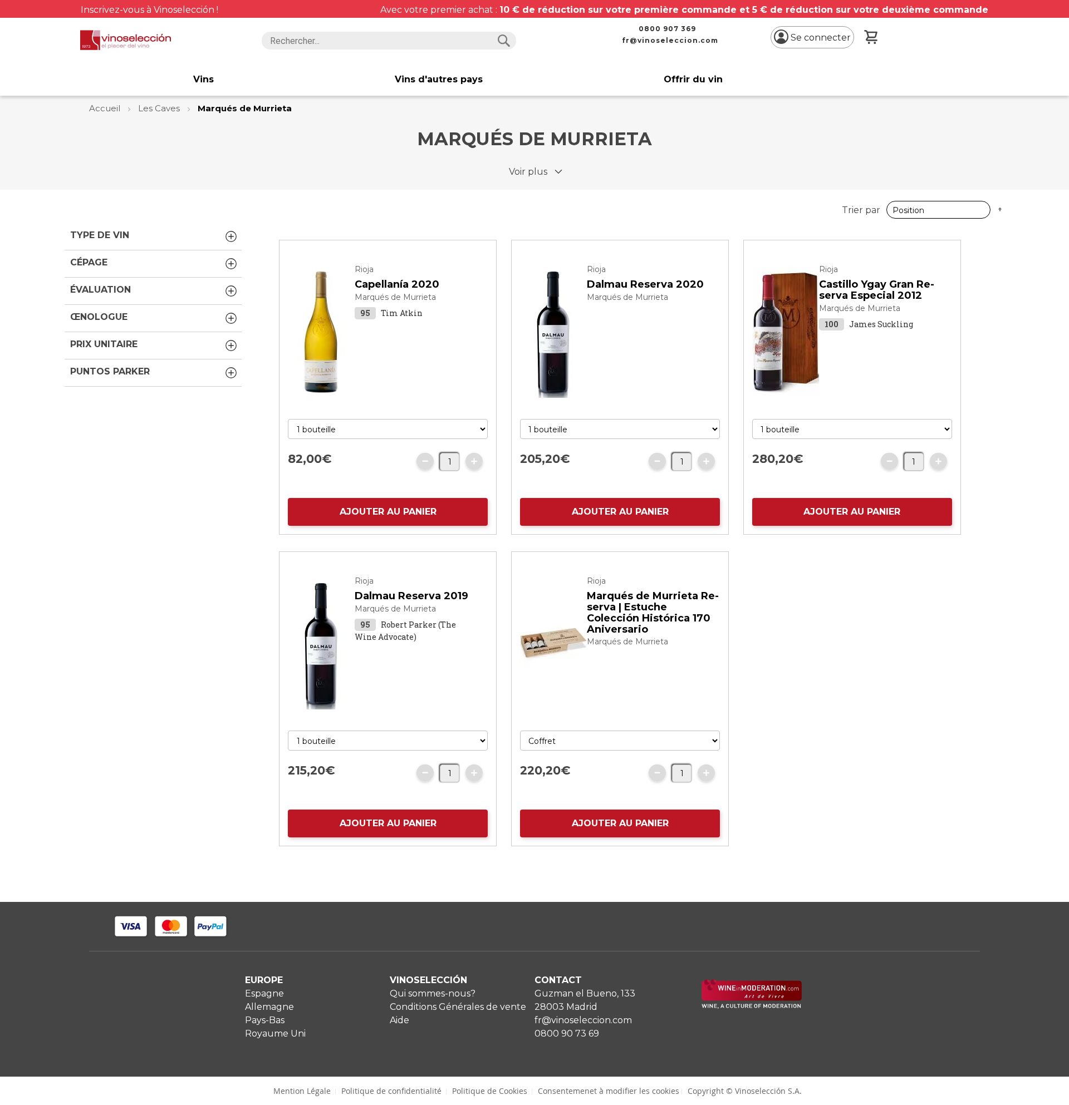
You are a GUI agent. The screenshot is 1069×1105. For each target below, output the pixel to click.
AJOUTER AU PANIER (388, 511)
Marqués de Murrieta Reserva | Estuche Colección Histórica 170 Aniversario (653, 612)
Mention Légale (302, 1091)
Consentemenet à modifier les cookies (608, 1091)
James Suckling (881, 324)
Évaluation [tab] (100, 289)
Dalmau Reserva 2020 (645, 284)
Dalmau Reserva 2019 (411, 596)
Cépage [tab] (88, 262)
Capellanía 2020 (397, 284)
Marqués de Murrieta (395, 297)
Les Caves (160, 108)
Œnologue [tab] (99, 317)
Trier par (861, 210)
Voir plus (528, 171)
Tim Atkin (402, 313)
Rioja (364, 269)
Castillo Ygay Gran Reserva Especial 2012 (876, 290)
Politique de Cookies (489, 1091)
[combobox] (389, 41)
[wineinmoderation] (752, 1005)
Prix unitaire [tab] (104, 344)
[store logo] (125, 40)
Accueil (105, 108)
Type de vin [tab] (99, 235)
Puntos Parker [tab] (110, 371)
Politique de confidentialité (391, 1091)
